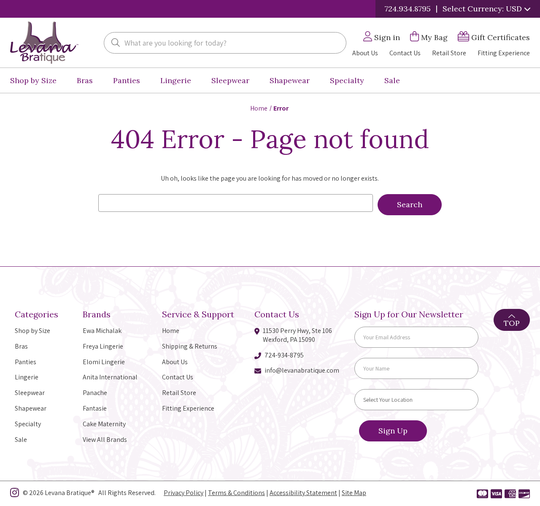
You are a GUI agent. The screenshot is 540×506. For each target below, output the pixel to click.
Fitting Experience (504, 53)
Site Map (354, 492)
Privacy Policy (183, 492)
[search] (115, 43)
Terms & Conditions (236, 492)
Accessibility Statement (303, 492)
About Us (365, 53)
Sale (392, 80)
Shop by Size (33, 80)
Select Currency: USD (483, 9)
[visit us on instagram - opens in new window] (14, 494)
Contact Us (405, 53)
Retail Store (449, 53)
